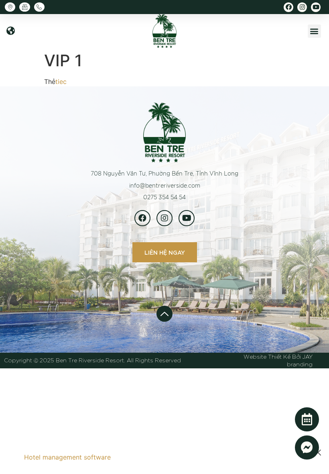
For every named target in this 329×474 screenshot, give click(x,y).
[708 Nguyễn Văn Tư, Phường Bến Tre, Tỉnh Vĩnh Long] (12, 7)
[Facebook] (288, 7)
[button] (10, 31)
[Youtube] (316, 7)
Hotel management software (67, 457)
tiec (61, 82)
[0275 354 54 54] (41, 7)
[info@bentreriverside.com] (26, 7)
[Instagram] (302, 7)
